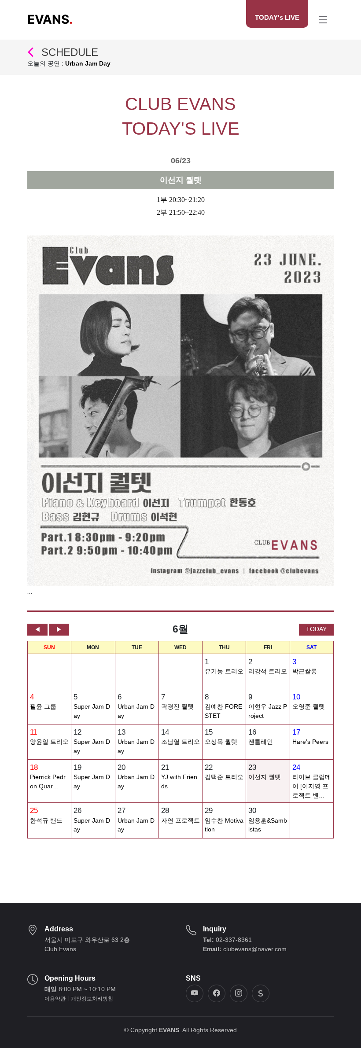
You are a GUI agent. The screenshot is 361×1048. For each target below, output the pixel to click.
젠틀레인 (260, 742)
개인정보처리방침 (92, 999)
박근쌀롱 (304, 671)
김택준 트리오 (224, 777)
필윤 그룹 (43, 706)
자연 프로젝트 (180, 820)
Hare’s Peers (310, 742)
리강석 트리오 (267, 671)
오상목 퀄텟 (221, 742)
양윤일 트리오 (49, 742)
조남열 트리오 (180, 742)
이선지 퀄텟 (264, 777)
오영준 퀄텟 (308, 706)
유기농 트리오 (224, 671)
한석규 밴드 (46, 820)
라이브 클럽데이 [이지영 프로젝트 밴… (311, 786)
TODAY (316, 628)
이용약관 (55, 999)
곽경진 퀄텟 (177, 706)
